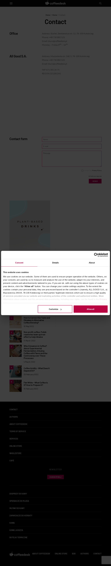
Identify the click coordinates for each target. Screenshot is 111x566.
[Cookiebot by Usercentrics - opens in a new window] (96, 255)
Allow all (90, 309)
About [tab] (92, 263)
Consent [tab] (19, 263)
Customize (53, 309)
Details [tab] (55, 263)
